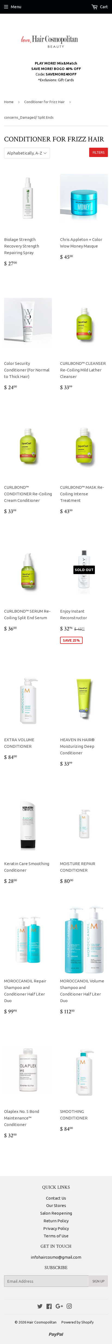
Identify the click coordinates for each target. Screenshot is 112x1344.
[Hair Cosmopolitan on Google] (59, 1307)
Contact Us (56, 1198)
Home (9, 102)
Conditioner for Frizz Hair (44, 102)
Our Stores (56, 1205)
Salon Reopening (56, 1213)
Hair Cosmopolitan (42, 1322)
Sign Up (98, 1281)
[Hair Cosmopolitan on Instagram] (69, 1307)
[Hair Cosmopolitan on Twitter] (40, 1307)
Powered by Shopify (77, 1322)
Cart (103, 6)
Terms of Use (56, 1236)
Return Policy (56, 1220)
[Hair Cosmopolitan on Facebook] (49, 1307)
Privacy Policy (56, 1228)
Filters (98, 152)
